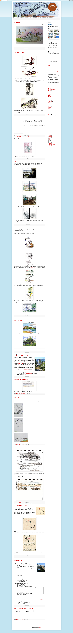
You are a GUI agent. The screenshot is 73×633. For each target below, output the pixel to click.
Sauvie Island (16, 397)
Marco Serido (49, 102)
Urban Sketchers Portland (21, 3)
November (50, 134)
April (49, 141)
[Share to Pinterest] (28, 114)
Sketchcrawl (24, 136)
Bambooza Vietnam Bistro (28, 373)
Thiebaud (34, 267)
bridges (49, 113)
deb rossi (17, 503)
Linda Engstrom (50, 101)
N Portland (49, 103)
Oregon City (49, 105)
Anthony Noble (50, 88)
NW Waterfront (17, 22)
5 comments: (22, 502)
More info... (54, 48)
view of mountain (27, 503)
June (49, 139)
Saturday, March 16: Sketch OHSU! (21, 355)
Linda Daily (49, 100)
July (49, 138)
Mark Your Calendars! (18, 560)
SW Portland (49, 107)
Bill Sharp (49, 90)
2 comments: (23, 393)
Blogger (39, 627)
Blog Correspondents (43, 17)
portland (21, 136)
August (50, 137)
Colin (49, 93)
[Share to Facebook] (27, 114)
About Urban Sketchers (50, 17)
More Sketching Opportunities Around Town (25, 17)
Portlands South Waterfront (19, 52)
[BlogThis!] (25, 135)
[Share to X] (26, 114)
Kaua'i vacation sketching (19, 320)
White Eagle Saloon (50, 111)
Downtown (49, 94)
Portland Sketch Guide (36, 17)
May (49, 140)
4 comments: (22, 135)
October (50, 135)
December (50, 133)
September (50, 136)
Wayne (32, 267)
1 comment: (22, 619)
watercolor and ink (27, 136)
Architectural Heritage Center (51, 89)
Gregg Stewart (50, 96)
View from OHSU (17, 118)
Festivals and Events (50, 95)
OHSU (20, 136)
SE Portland (49, 106)
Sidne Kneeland (50, 109)
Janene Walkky (17, 136)
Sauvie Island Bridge (23, 503)
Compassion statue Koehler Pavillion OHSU (23, 140)
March (50, 142)
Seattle (49, 108)
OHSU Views (16, 161)
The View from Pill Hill (18, 228)
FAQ (48, 62)
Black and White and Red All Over (21, 505)
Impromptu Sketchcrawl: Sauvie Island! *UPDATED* (24, 608)
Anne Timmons (50, 87)
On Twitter (49, 65)
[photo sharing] (18, 126)
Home (14, 17)
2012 (49, 160)
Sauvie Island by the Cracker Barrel (21, 379)
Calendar (17, 17)
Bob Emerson (49, 91)
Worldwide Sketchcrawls (51, 112)
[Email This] (25, 114)
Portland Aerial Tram (20, 363)
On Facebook (49, 66)
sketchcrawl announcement (51, 115)
